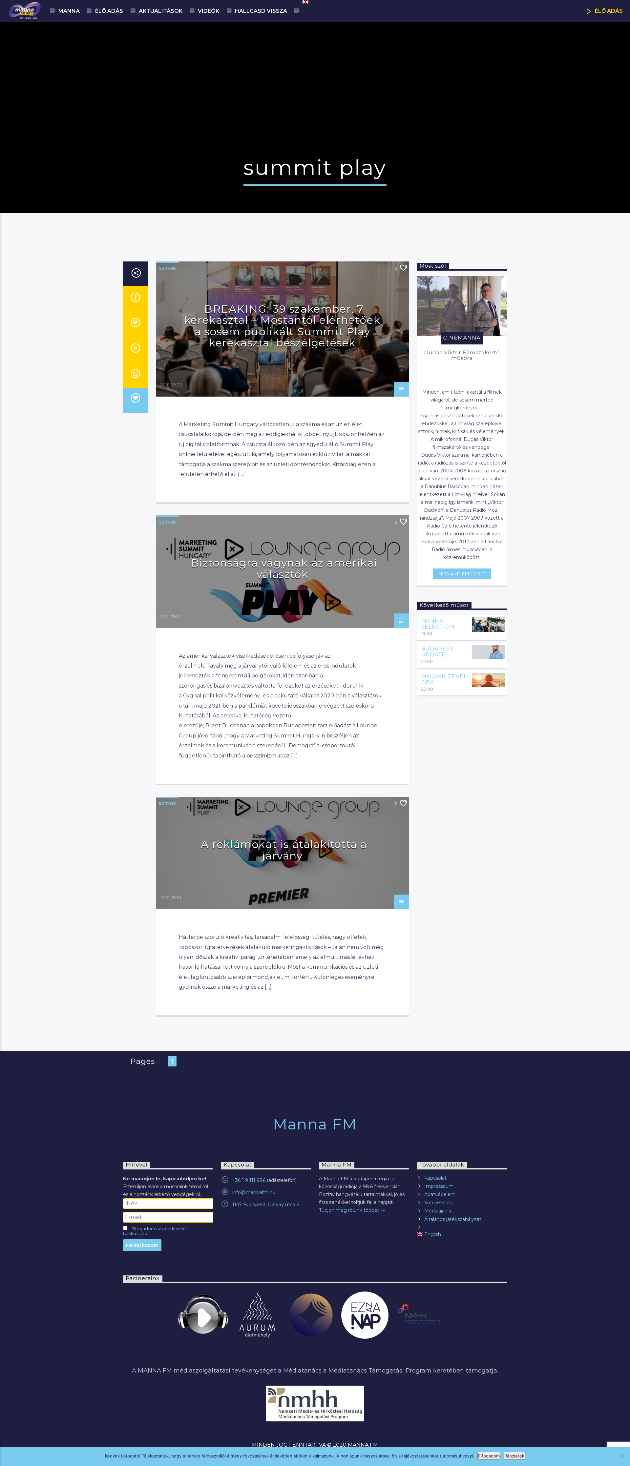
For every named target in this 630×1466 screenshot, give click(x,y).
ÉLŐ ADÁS (608, 11)
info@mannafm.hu (253, 1192)
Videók (208, 11)
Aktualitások (160, 11)
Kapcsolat (435, 1178)
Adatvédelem (439, 1194)
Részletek (514, 1455)
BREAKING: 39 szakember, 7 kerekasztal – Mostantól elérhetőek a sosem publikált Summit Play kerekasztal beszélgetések (282, 325)
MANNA (69, 11)
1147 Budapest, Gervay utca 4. (266, 1205)
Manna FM (315, 1124)
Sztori (167, 268)
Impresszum (438, 1186)
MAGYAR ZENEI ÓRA (443, 679)
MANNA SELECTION (438, 624)
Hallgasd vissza (261, 11)
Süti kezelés (438, 1203)
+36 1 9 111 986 (248, 1180)
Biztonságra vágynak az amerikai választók (284, 568)
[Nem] (622, 1456)
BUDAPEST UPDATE (437, 652)
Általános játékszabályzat (452, 1219)
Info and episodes (461, 573)
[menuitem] (305, 2)
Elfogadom (489, 1455)
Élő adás (109, 11)
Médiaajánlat (438, 1211)
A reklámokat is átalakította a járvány (284, 850)
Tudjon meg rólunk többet (350, 1210)
